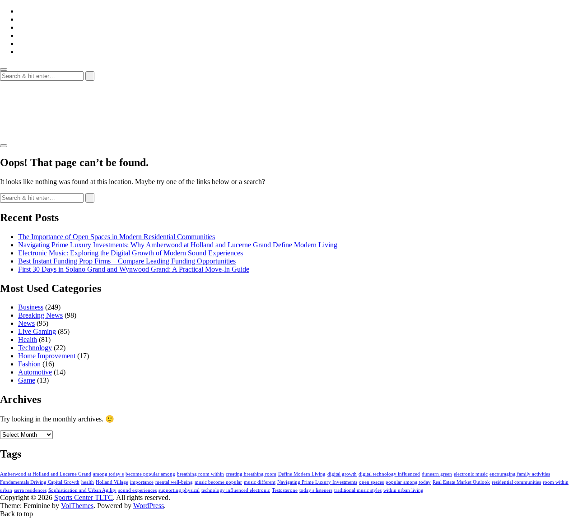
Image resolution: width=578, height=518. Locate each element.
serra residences (30, 490)
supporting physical (179, 490)
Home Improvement (46, 356)
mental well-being (174, 482)
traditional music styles (358, 490)
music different (259, 482)
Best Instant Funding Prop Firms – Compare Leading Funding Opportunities (127, 261)
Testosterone (285, 490)
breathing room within (200, 474)
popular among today (408, 482)
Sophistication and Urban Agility (82, 490)
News (26, 323)
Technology (35, 348)
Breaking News (40, 315)
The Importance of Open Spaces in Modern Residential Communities (116, 236)
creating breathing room (251, 474)
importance (142, 482)
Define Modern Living (302, 474)
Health (27, 339)
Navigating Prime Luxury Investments (317, 482)
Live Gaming (37, 331)
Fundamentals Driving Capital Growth (39, 482)
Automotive (35, 372)
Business (30, 307)
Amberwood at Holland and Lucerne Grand (45, 474)
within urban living (403, 490)
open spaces (371, 482)
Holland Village (112, 482)
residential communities (516, 482)
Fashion (29, 364)
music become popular (218, 482)
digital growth (342, 474)
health (87, 482)
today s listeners (315, 490)
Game (26, 380)
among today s (108, 474)
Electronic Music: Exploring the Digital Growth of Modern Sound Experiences (130, 253)
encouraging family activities (519, 474)
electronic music (471, 474)
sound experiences (137, 490)
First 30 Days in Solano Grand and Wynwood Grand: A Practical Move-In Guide (133, 269)
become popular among (150, 474)
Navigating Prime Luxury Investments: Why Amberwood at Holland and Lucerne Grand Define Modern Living (177, 245)
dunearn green (437, 474)
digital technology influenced (389, 474)
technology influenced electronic (235, 490)
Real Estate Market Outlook (461, 482)
